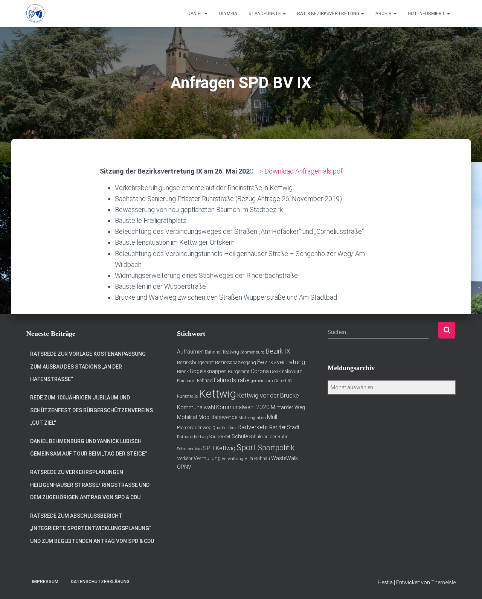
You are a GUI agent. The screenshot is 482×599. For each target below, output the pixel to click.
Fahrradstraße (232, 380)
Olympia (228, 13)
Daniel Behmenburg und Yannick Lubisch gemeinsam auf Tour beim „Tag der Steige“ (88, 447)
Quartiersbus (224, 427)
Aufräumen (190, 352)
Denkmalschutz (286, 371)
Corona (260, 371)
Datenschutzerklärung (100, 581)
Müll (272, 417)
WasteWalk (284, 458)
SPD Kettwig (219, 448)
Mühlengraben (252, 417)
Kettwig (217, 393)
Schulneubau (189, 449)
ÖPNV (184, 467)
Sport (246, 447)
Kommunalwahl (196, 407)
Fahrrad (205, 380)
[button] (205, 13)
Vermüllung (207, 458)
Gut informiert (427, 13)
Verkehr (184, 458)
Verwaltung (232, 458)
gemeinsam (262, 380)
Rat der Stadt (284, 427)
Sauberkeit (219, 436)
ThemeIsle (443, 582)
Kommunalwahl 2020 (243, 407)
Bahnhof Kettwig (222, 352)
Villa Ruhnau (257, 458)
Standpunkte (265, 13)
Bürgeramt (239, 371)
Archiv (384, 13)
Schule (240, 436)
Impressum (45, 581)
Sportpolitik (276, 448)
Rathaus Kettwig (192, 436)
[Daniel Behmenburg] (35, 13)
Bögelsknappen (208, 371)
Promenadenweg (194, 427)
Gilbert (280, 380)
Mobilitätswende (217, 417)
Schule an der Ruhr (268, 436)
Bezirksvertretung (281, 362)
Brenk (183, 371)
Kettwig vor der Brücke (268, 395)
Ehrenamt (186, 380)
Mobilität (187, 417)
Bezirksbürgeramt (195, 362)
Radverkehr (253, 427)
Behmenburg (252, 352)
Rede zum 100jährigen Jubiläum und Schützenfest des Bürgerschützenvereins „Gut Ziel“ (91, 410)
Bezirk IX (277, 351)
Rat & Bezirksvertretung (328, 13)
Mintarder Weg (288, 407)
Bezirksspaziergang (235, 362)
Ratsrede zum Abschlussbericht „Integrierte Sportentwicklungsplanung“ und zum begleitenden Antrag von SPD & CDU (92, 528)
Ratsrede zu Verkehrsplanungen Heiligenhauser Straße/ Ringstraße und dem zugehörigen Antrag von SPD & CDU (89, 484)
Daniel (196, 13)
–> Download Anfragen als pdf (299, 171)
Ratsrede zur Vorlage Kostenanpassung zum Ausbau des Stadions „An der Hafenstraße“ (88, 366)
